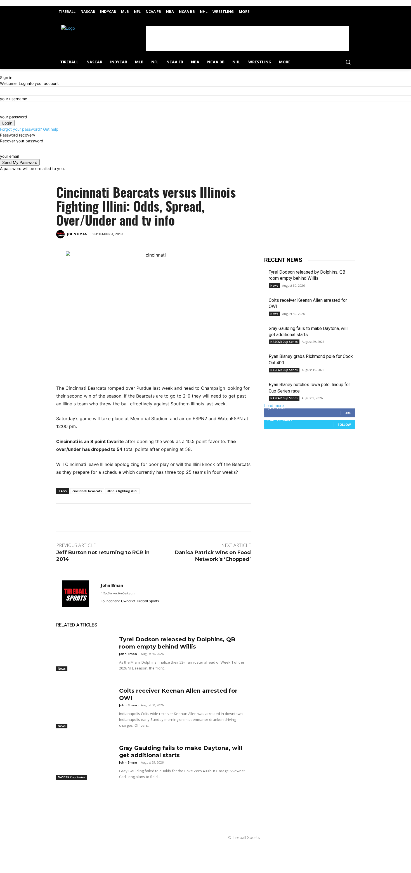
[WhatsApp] (184, 233)
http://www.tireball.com (118, 593)
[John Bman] (61, 234)
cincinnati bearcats (87, 491)
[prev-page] (57, 788)
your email (9, 156)
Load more (274, 405)
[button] (348, 62)
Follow (344, 424)
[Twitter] (351, 10)
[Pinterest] (171, 233)
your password (13, 116)
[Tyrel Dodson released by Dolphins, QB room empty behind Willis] (85, 651)
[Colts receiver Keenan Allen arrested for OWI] (85, 702)
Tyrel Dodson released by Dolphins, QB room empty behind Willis (177, 643)
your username (13, 98)
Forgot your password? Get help (29, 129)
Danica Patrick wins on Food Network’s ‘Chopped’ (213, 555)
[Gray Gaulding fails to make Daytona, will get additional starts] (85, 759)
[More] (198, 233)
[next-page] (60, 788)
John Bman (77, 234)
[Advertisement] (247, 38)
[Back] (1, 71)
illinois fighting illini (122, 491)
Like (347, 413)
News (62, 669)
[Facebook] (344, 10)
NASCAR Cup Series (71, 777)
